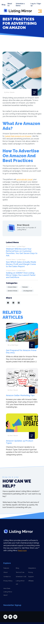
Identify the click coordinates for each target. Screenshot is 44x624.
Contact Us (7, 576)
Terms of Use (20, 572)
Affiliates (31, 581)
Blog (3, 5)
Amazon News (12, 287)
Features (25, 287)
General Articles (12, 291)
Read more (22, 551)
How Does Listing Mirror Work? (7, 591)
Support (31, 576)
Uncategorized (27, 291)
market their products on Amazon (18, 136)
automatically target (24, 179)
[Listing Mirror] (18, 13)
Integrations (32, 568)
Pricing (30, 572)
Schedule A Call (21, 576)
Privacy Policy (7, 581)
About (5, 572)
